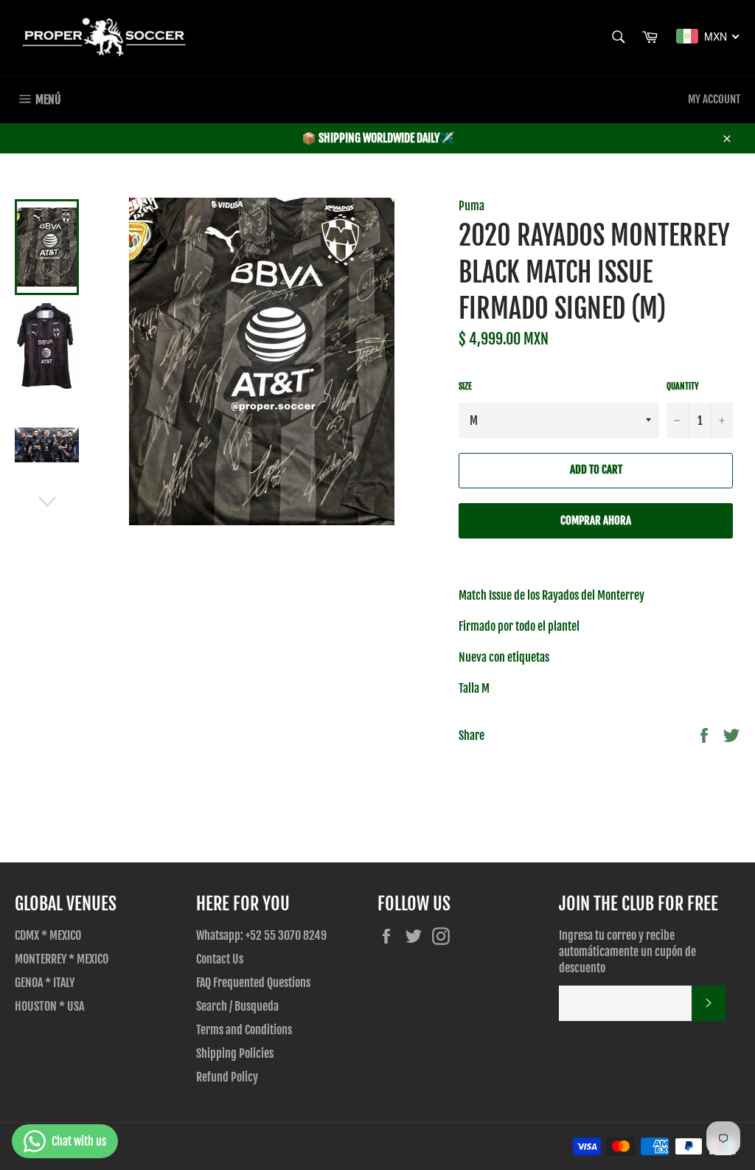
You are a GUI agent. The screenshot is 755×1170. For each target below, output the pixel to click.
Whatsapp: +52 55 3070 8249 (261, 935)
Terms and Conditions (244, 1029)
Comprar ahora (595, 520)
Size (465, 386)
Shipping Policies (235, 1053)
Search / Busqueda (237, 1006)
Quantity (683, 386)
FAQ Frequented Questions (253, 982)
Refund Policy (227, 1077)
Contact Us (219, 959)
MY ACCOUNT (714, 99)
